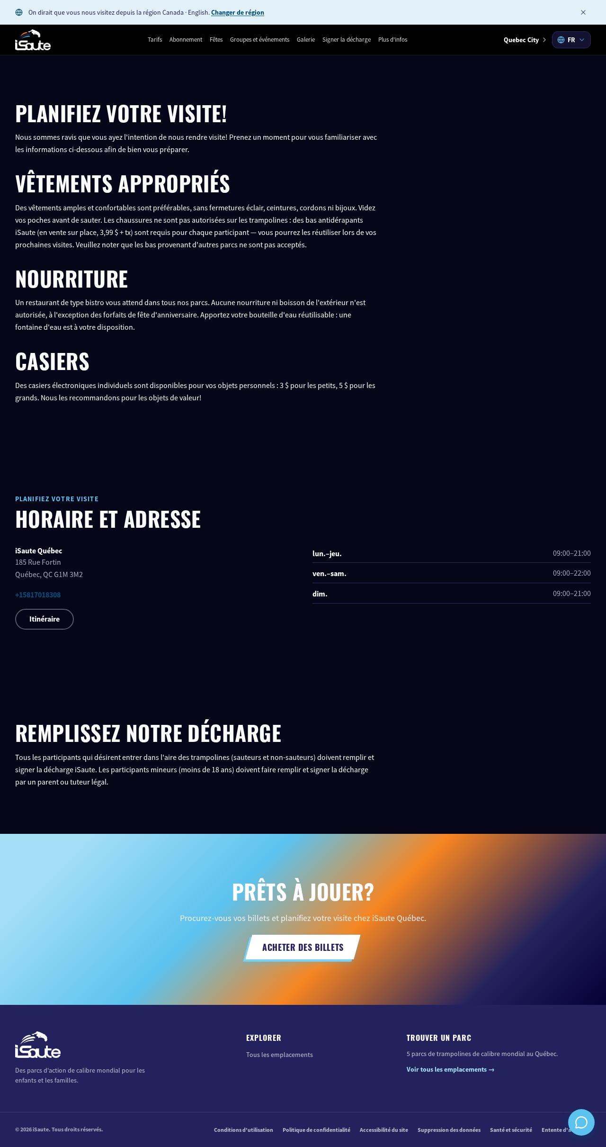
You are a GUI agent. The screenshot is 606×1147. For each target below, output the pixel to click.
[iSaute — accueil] (33, 39)
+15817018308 (38, 595)
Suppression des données (449, 1130)
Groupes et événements (259, 40)
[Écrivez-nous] (581, 1122)
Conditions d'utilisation (243, 1130)
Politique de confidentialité (316, 1130)
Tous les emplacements (279, 1054)
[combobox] (571, 39)
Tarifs (155, 40)
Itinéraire (44, 619)
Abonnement (185, 40)
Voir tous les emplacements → (451, 1069)
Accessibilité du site (384, 1130)
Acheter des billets (302, 946)
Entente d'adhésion (566, 1130)
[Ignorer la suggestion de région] (583, 12)
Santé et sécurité (511, 1130)
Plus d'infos (392, 40)
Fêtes (216, 40)
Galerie (306, 40)
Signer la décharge (346, 40)
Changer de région (237, 12)
